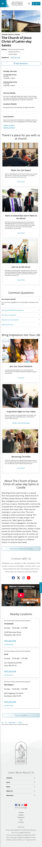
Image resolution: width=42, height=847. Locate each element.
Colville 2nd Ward (9, 128)
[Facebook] (13, 577)
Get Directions (8, 644)
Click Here (21, 378)
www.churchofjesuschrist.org (21, 548)
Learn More (21, 182)
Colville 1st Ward (8, 125)
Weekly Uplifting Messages (21, 423)
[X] (18, 577)
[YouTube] (28, 577)
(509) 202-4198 (15, 58)
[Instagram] (23, 577)
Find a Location (21, 715)
